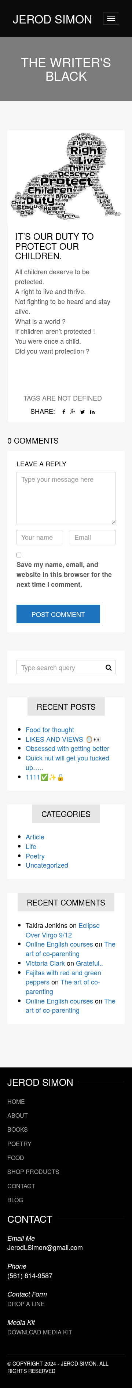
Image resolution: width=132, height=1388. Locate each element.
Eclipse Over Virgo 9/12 (63, 929)
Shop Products (33, 1171)
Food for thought (50, 729)
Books (17, 1129)
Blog (15, 1200)
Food (15, 1157)
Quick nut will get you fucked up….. (67, 762)
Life (31, 846)
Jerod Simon (52, 18)
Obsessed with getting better (67, 748)
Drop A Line (26, 1304)
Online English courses (59, 943)
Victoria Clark (45, 963)
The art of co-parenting (70, 948)
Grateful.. (89, 963)
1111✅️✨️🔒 (45, 776)
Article (35, 836)
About (17, 1115)
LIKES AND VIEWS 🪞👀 (63, 739)
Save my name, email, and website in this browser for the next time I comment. (64, 574)
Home (16, 1101)
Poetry (35, 855)
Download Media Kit (39, 1332)
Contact (21, 1186)
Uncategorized (47, 865)
